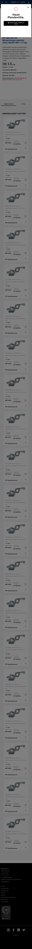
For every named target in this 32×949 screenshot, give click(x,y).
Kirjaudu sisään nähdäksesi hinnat (16, 23)
